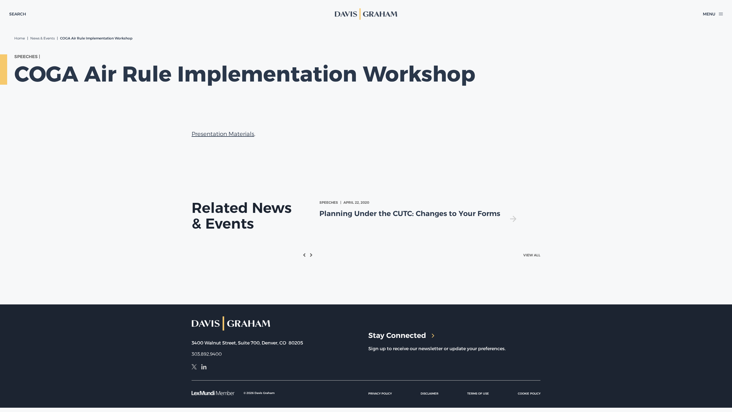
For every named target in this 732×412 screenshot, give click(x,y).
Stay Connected (397, 335)
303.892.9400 (207, 354)
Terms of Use (478, 393)
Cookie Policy (529, 393)
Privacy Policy (380, 393)
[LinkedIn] (203, 367)
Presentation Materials (223, 133)
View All (531, 255)
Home (19, 38)
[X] (194, 367)
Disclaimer (429, 393)
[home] (366, 14)
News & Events (42, 38)
